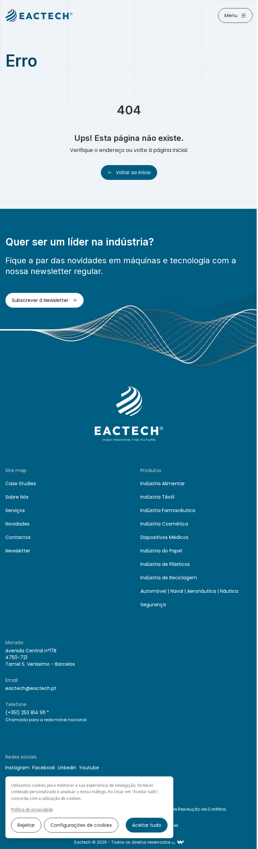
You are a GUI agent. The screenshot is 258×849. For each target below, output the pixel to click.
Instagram (17, 767)
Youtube (89, 767)
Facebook (43, 767)
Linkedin (67, 767)
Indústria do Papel (161, 550)
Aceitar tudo (146, 825)
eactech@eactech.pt (30, 688)
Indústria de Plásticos (165, 564)
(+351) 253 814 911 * (27, 712)
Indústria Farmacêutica (167, 510)
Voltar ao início (133, 172)
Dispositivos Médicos (164, 537)
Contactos (18, 537)
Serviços (15, 510)
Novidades (17, 523)
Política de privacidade (32, 809)
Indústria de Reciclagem (168, 577)
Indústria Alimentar (162, 483)
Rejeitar (26, 825)
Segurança (153, 604)
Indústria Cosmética (164, 523)
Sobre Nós (17, 497)
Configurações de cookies (81, 825)
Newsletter (17, 550)
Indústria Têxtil (157, 497)
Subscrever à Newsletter (40, 300)
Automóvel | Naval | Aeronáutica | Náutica (189, 591)
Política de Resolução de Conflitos (191, 809)
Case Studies (20, 483)
